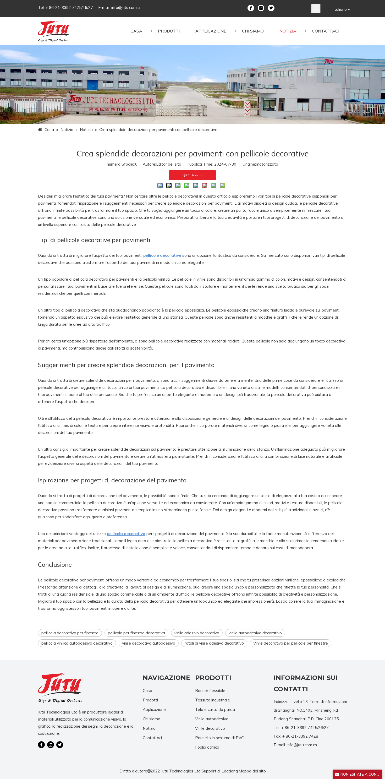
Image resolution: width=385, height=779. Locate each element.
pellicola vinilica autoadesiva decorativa (77, 643)
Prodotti (150, 700)
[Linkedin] (261, 7)
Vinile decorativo (210, 728)
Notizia (149, 728)
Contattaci (152, 737)
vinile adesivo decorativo (196, 632)
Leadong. (230, 771)
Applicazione (154, 709)
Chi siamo (151, 718)
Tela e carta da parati (215, 709)
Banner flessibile (210, 690)
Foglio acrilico (207, 747)
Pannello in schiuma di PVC (219, 737)
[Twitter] (271, 7)
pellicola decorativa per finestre (69, 632)
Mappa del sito (252, 771)
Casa (147, 690)
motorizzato (267, 164)
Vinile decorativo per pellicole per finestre (290, 643)
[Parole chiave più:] (316, 8)
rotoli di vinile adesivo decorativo (214, 643)
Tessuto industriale (212, 700)
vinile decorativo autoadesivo (148, 643)
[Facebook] (251, 7)
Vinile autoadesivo (211, 718)
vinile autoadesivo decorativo (255, 632)
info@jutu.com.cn (126, 7)
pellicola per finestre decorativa (136, 632)
